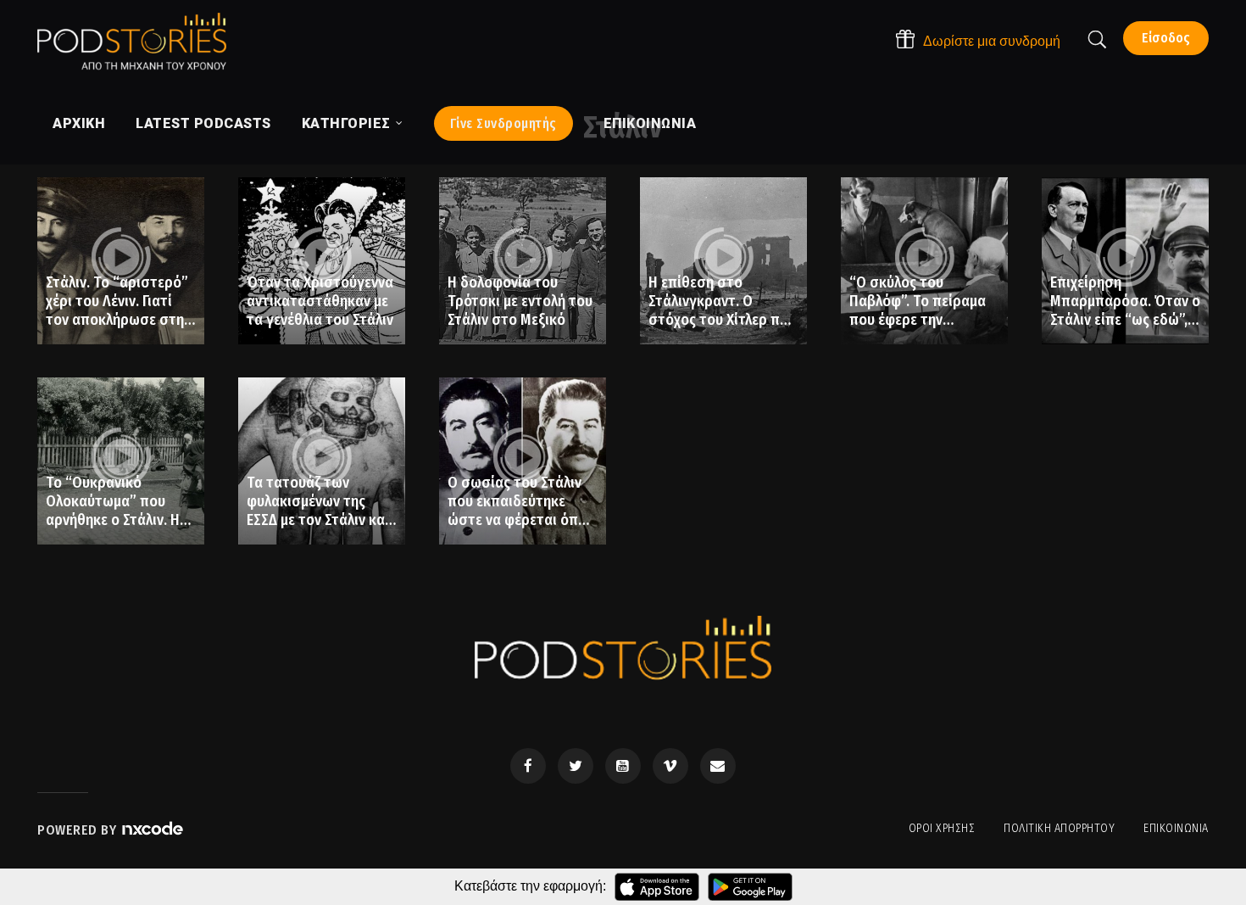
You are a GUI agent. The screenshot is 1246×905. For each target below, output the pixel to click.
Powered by (78, 830)
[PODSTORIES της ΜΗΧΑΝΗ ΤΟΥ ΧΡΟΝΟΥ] (131, 41)
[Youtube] (623, 766)
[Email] (718, 766)
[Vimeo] (670, 766)
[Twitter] (575, 766)
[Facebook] (528, 766)
